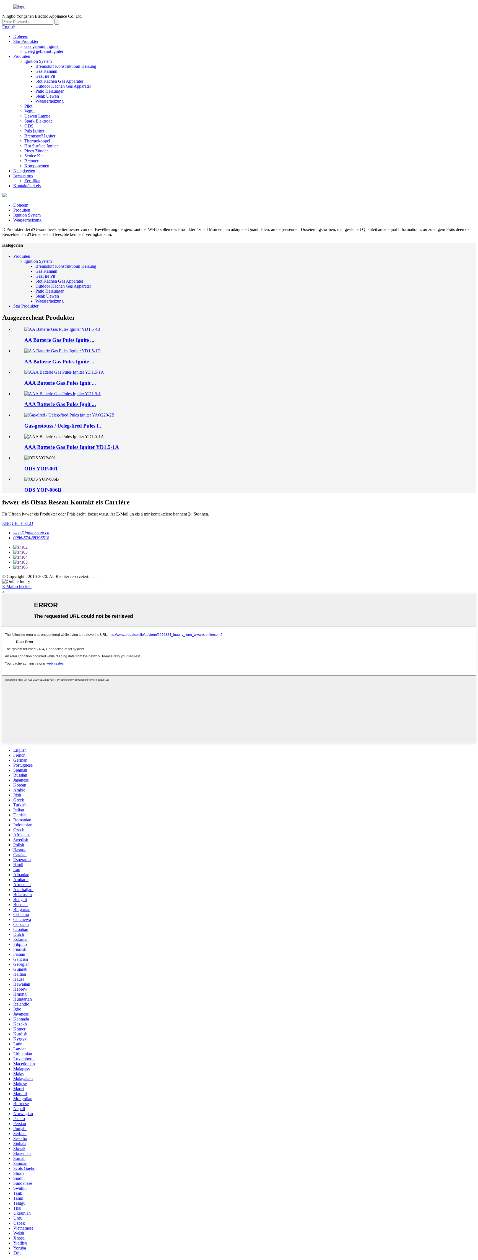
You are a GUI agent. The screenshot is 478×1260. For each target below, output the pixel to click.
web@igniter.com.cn (31, 532)
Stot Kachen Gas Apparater (59, 81)
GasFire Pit (45, 76)
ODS (28, 126)
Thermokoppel (37, 141)
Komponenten (36, 165)
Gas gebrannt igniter (42, 46)
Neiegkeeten (24, 170)
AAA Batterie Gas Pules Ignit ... (60, 383)
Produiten (21, 56)
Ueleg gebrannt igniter (43, 51)
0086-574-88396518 (31, 537)
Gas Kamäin (46, 71)
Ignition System (38, 61)
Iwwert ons (23, 175)
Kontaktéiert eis (27, 185)
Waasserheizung (49, 101)
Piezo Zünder (36, 151)
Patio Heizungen (49, 91)
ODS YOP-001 (41, 469)
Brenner (31, 160)
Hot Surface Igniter (41, 146)
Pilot (28, 106)
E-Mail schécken (17, 586)
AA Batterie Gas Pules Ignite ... (59, 340)
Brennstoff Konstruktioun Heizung (65, 66)
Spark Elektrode (38, 121)
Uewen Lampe (37, 116)
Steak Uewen (47, 96)
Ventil (29, 111)
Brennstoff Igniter (39, 136)
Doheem (20, 36)
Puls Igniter (34, 131)
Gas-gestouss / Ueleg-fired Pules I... (63, 426)
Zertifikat (32, 180)
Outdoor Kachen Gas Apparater (63, 86)
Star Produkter (25, 41)
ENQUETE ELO (17, 523)
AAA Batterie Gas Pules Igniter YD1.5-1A (71, 447)
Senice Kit (33, 155)
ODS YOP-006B (42, 490)
